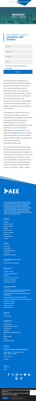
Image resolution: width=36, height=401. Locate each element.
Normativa (6, 275)
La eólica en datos (8, 271)
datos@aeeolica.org (17, 133)
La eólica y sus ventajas (10, 280)
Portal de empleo (8, 236)
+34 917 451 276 (8, 356)
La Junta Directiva (8, 224)
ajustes (15, 395)
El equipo (6, 222)
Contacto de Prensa (9, 340)
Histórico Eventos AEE (9, 250)
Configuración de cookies (17, 398)
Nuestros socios (8, 230)
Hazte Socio (7, 234)
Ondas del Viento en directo (11, 326)
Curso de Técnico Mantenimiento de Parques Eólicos (17, 299)
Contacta (6, 238)
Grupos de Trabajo (8, 232)
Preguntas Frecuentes (9, 282)
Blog (5, 334)
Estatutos (6, 228)
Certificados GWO (8, 305)
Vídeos (5, 338)
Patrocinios (7, 252)
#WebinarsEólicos (8, 307)
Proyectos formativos (9, 301)
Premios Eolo (7, 248)
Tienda (5, 369)
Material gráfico (8, 336)
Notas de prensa (8, 324)
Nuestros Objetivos (9, 226)
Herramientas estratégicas (11, 273)
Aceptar (5, 398)
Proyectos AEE (7, 316)
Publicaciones (7, 328)
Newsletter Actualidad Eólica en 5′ (12, 332)
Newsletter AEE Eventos (10, 255)
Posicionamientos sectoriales (11, 263)
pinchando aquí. (16, 143)
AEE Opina (6, 330)
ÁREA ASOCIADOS (24, 2)
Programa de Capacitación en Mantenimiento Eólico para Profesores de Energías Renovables (17, 290)
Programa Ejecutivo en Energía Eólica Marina (15, 297)
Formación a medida (9, 303)
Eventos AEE (7, 246)
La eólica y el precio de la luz (11, 278)
